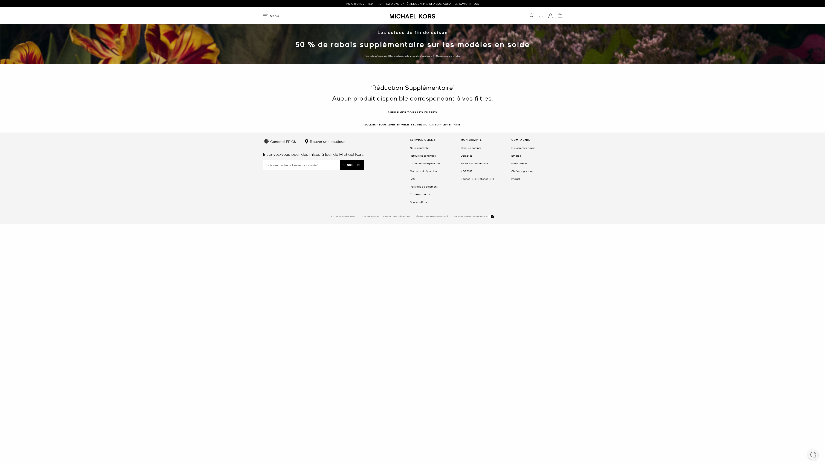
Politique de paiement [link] (424, 186)
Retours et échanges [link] (423, 155)
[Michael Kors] (412, 15)
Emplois (516, 155)
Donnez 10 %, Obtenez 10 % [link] (477, 178)
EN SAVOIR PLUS (466, 4)
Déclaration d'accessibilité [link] (431, 216)
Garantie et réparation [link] (424, 171)
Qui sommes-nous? (523, 148)
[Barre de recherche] (531, 16)
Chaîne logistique (522, 171)
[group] (412, 4)
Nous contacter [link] (419, 148)
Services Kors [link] (418, 202)
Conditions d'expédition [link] (425, 163)
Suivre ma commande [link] (474, 163)
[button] (813, 455)
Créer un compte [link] (471, 148)
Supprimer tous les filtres (412, 112)
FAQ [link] (412, 178)
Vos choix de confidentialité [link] (470, 216)
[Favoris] (541, 16)
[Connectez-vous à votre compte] (550, 16)
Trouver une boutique (327, 141)
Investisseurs (519, 163)
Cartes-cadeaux (420, 194)
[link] (466, 171)
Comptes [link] (466, 155)
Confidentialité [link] (369, 216)
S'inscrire (352, 165)
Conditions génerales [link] (396, 216)
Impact (515, 178)
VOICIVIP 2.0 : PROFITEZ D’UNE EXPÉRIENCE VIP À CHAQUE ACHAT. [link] (412, 4)
